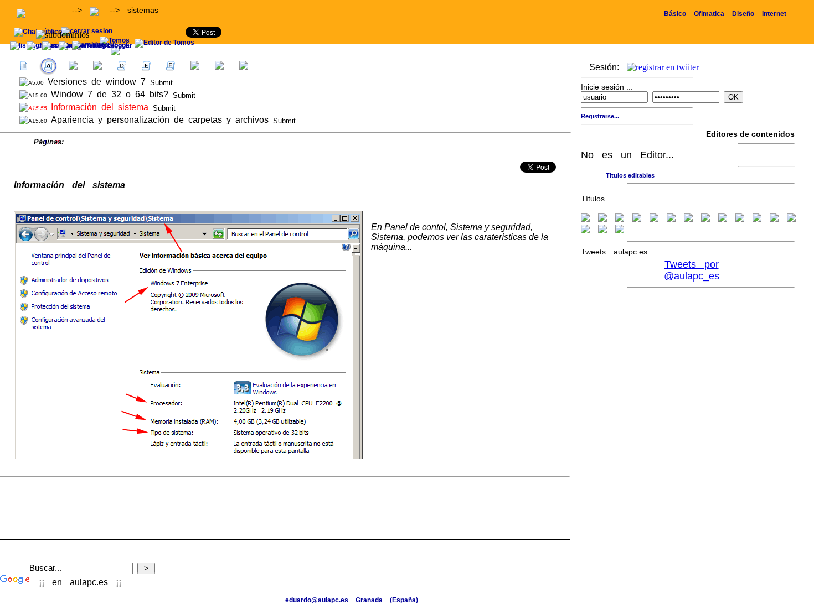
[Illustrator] (705, 218)
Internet (774, 14)
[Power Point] (654, 218)
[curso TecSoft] (791, 218)
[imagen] (722, 218)
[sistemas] (585, 218)
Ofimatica (709, 14)
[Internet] (688, 218)
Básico (675, 14)
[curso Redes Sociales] (619, 230)
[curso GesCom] (585, 230)
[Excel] (619, 218)
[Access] (636, 218)
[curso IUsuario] (602, 230)
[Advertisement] (684, 48)
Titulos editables (630, 175)
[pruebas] (739, 218)
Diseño (743, 14)
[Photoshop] (671, 218)
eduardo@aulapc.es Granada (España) (351, 600)
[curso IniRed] (774, 218)
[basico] (757, 218)
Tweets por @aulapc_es (691, 270)
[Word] (602, 218)
